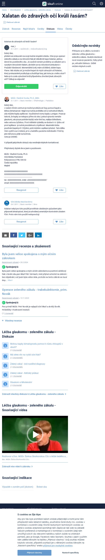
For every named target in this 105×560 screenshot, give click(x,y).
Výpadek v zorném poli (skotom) (17, 487)
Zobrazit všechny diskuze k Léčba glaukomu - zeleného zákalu (33, 394)
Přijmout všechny (34, 552)
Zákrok (5, 29)
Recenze (16, 29)
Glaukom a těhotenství (21, 382)
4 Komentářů (18, 367)
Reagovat (21, 190)
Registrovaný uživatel (10, 262)
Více (10, 280)
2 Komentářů (18, 358)
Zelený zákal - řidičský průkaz (24, 373)
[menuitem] (6, 29)
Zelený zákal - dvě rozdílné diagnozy (27, 364)
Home (4, 10)
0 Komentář (17, 350)
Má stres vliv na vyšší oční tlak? (25, 354)
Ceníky (40, 29)
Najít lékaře (29, 29)
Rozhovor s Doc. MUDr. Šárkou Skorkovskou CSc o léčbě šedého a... (34, 456)
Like (61, 86)
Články (68, 29)
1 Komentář (8, 313)
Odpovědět (21, 86)
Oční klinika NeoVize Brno (21, 202)
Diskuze (58, 10)
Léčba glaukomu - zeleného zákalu (37, 10)
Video (60, 29)
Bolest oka (42, 487)
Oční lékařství (15, 10)
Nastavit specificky (70, 552)
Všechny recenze (13, 320)
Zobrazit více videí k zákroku (16, 466)
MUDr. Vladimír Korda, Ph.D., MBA (25, 98)
